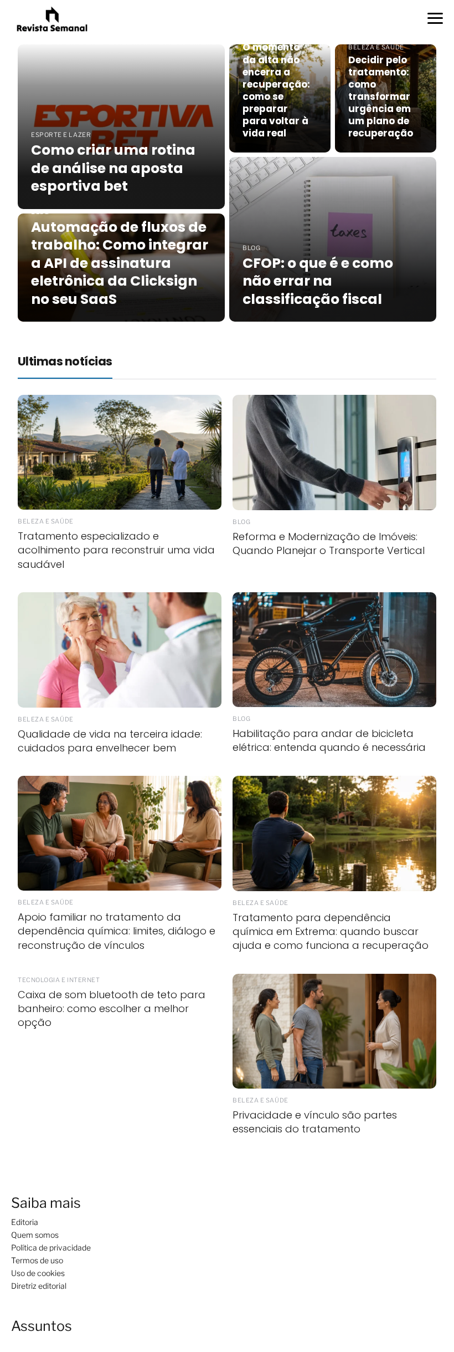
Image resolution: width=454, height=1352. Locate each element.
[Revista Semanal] (52, 18)
